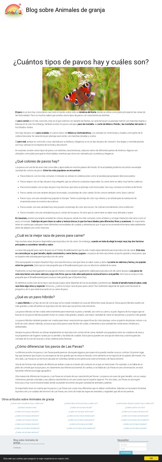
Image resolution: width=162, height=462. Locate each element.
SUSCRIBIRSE (126, 453)
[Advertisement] (81, 37)
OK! (151, 458)
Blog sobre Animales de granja (65, 10)
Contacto (17, 448)
